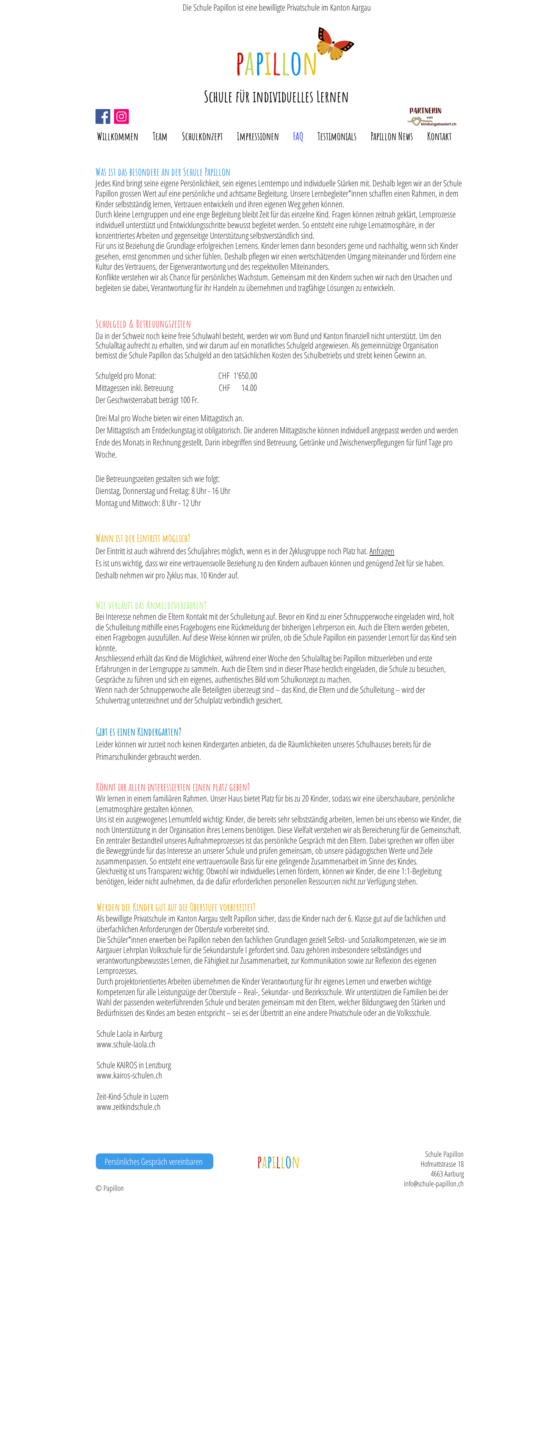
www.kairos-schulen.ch (129, 1075)
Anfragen (381, 551)
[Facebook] (102, 116)
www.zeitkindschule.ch (129, 1106)
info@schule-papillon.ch (434, 1183)
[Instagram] (121, 116)
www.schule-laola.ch (126, 1044)
